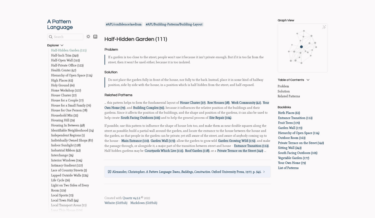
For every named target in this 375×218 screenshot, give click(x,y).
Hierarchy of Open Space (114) (71, 75)
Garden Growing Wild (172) (236, 141)
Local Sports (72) (62, 195)
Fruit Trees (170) (289, 123)
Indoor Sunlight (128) (66, 145)
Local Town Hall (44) (65, 200)
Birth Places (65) (289, 113)
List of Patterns (288, 168)
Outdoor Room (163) (291, 138)
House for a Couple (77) (67, 100)
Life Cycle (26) (60, 180)
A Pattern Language (60, 24)
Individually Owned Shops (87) (72, 140)
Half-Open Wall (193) (65, 60)
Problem (283, 86)
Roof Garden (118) (197, 151)
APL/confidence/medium (125, 24)
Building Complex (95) (148, 108)
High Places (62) (62, 80)
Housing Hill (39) (63, 120)
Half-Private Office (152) (67, 65)
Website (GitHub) (115, 203)
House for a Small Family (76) (71, 105)
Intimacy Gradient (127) (67, 165)
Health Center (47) (63, 70)
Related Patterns (289, 96)
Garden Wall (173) (163, 141)
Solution (284, 91)
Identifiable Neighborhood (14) (72, 130)
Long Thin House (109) (66, 210)
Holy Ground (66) (63, 85)
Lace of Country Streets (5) (69, 170)
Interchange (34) (62, 155)
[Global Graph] (324, 27)
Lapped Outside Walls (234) (69, 175)
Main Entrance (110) (135, 141)
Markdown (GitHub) (143, 203)
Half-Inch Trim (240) (65, 55)
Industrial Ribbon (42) (66, 150)
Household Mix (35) (64, 115)
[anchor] (122, 49)
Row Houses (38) (218, 103)
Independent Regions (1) (68, 135)
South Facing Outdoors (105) (140, 118)
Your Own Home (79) (292, 163)
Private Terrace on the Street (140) (240, 151)
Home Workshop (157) (66, 90)
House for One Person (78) (69, 110)
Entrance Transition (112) (251, 146)
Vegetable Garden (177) (293, 158)
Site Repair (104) (220, 118)
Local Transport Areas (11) (69, 205)
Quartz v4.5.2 (131, 198)
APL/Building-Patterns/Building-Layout (174, 24)
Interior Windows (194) (66, 160)
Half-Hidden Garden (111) (69, 50)
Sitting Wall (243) (290, 148)
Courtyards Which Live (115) (164, 151)
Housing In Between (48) (68, 125)
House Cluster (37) (64, 95)
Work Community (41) (246, 103)
